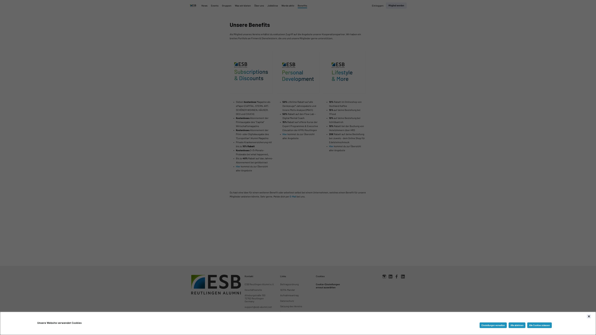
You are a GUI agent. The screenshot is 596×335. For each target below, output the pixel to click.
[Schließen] (589, 316)
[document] (298, 323)
